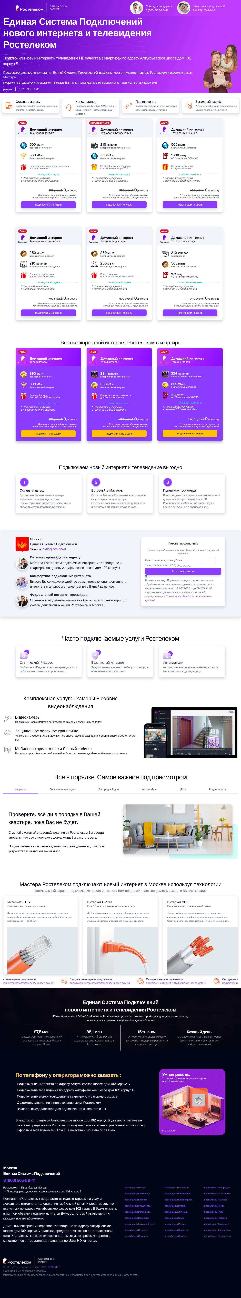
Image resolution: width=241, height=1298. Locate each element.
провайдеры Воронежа (136, 1218)
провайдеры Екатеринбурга (139, 1224)
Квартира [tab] (20, 789)
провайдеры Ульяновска (217, 1224)
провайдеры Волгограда (137, 1211)
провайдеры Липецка (175, 1211)
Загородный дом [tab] (109, 789)
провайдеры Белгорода (137, 1193)
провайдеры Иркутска (136, 1236)
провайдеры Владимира (137, 1205)
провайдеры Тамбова (215, 1199)
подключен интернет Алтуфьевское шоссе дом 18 (171, 983)
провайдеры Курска (174, 1205)
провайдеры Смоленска (217, 1193)
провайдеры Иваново (135, 1230)
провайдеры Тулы (213, 1211)
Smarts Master (50, 1267)
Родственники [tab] (217, 789)
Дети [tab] (183, 789)
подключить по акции (48, 433)
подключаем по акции (48, 204)
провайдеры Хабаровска (217, 1230)
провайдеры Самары (175, 1236)
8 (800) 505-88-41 (157, 10)
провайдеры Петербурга (217, 1187)
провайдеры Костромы (176, 1187)
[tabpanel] (120, 831)
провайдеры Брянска (135, 1199)
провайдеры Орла (174, 1218)
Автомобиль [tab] (149, 789)
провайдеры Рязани (175, 1224)
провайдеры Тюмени (215, 1218)
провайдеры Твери (214, 1205)
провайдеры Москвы (135, 1187)
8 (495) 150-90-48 (204, 10)
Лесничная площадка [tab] (63, 789)
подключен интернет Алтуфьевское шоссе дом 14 (95, 983)
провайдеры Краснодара (177, 1193)
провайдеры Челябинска (217, 1236)
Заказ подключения (183, 571)
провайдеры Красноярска (178, 1199)
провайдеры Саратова (176, 1230)
